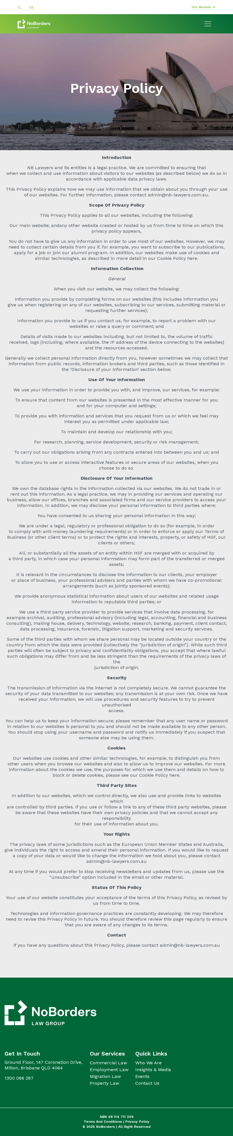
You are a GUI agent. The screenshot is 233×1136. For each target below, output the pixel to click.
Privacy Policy (137, 1122)
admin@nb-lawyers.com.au (178, 195)
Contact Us (147, 1083)
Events (142, 1076)
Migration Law (105, 1076)
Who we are (148, 1062)
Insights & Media (153, 1069)
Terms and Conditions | (104, 1122)
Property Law (104, 1083)
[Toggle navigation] (207, 23)
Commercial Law (108, 1062)
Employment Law (109, 1069)
